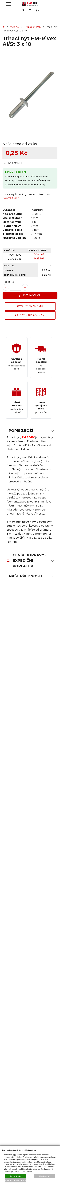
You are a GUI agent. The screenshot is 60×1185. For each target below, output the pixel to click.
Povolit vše (15, 1176)
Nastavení (44, 1176)
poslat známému (30, 306)
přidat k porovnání (30, 315)
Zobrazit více (11, 198)
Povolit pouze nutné (15, 1180)
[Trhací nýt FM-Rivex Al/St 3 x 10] (30, 95)
